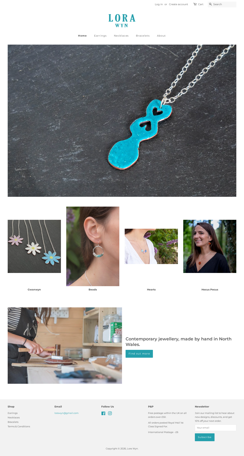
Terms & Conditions (19, 426)
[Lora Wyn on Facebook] (103, 414)
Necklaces (121, 35)
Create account (178, 4)
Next (229, 121)
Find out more (139, 353)
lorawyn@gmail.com (66, 413)
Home (82, 35)
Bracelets (143, 35)
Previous (15, 121)
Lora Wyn (132, 448)
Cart (200, 4)
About (161, 35)
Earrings (100, 35)
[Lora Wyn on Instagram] (110, 414)
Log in (159, 4)
